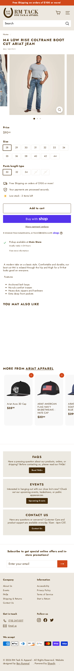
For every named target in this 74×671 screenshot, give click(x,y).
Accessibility (43, 586)
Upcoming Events (37, 500)
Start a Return (43, 598)
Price (6, 127)
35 (7, 156)
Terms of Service (45, 594)
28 (7, 147)
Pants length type (13, 166)
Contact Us (37, 528)
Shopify (51, 663)
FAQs (5, 594)
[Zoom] (59, 109)
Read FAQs (37, 470)
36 (16, 156)
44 (55, 156)
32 (45, 147)
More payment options (37, 226)
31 (35, 147)
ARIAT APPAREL (40, 368)
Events (6, 590)
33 (54, 147)
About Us (7, 586)
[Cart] (58, 13)
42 (45, 156)
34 (64, 147)
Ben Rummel (23, 663)
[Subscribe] (62, 563)
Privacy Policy (44, 590)
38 (26, 156)
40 (35, 156)
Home (5, 34)
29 (16, 147)
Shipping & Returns (12, 598)
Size (5, 141)
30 (26, 147)
